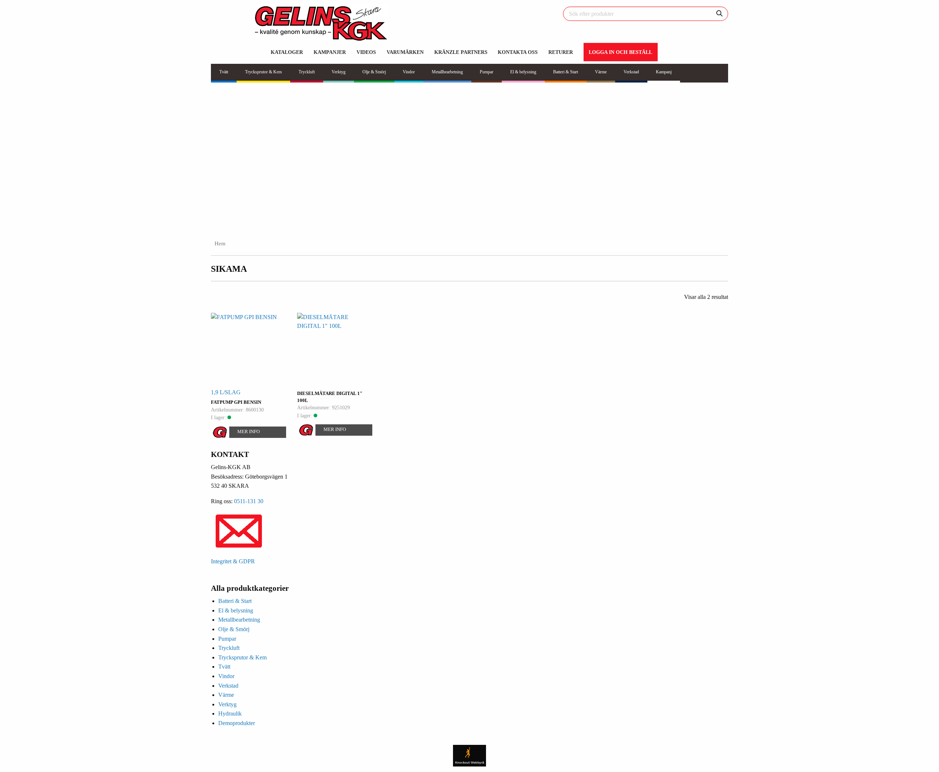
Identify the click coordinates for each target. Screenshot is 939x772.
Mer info (248, 431)
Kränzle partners (460, 52)
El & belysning (235, 610)
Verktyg (227, 704)
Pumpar (227, 639)
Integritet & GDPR (233, 561)
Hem (220, 243)
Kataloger (287, 52)
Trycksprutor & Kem (242, 657)
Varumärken (405, 52)
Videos (366, 52)
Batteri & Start (235, 601)
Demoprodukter (236, 723)
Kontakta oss (518, 52)
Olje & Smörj (233, 629)
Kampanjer (330, 52)
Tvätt (224, 666)
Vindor (226, 676)
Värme (226, 695)
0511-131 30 (248, 501)
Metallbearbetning (239, 619)
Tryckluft (229, 648)
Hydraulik (230, 713)
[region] (469, 160)
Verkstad (228, 686)
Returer (560, 52)
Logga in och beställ (620, 52)
